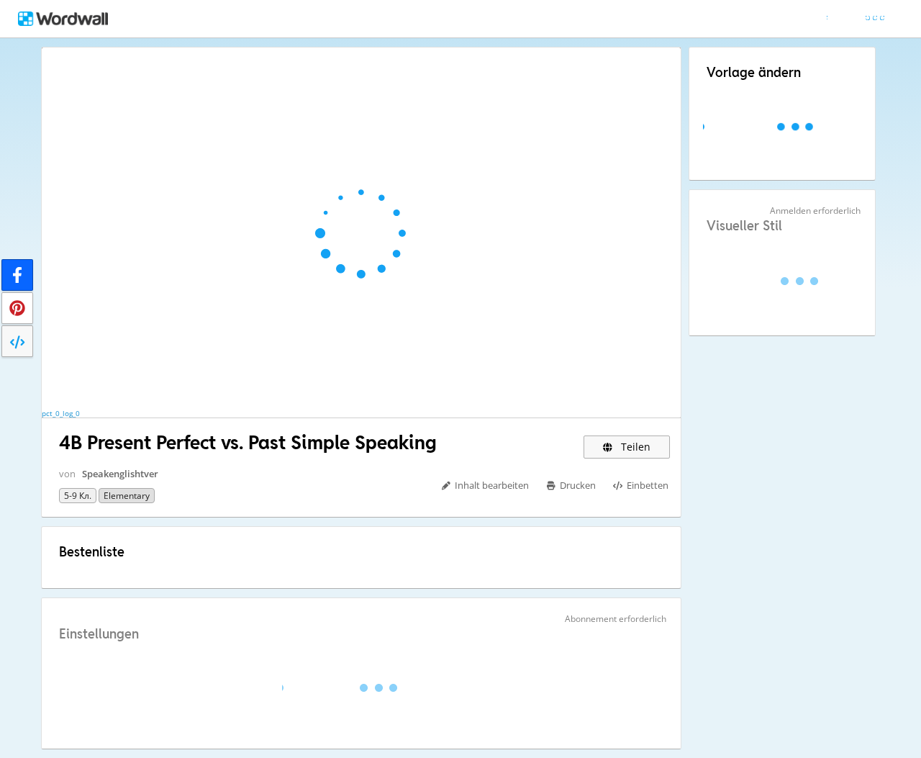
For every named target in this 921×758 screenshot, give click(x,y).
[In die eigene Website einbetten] (17, 341)
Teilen (634, 447)
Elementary (127, 495)
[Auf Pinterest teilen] (17, 308)
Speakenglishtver (120, 473)
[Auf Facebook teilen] (17, 275)
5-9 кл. (77, 495)
